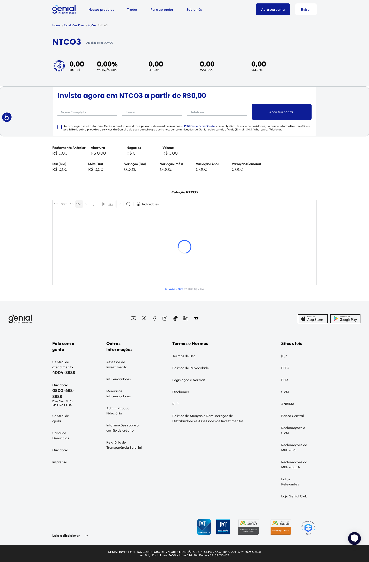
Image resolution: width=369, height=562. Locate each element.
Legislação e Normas (188, 380)
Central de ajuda (60, 418)
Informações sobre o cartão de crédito (122, 427)
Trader (132, 9)
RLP (175, 404)
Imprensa (59, 462)
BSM (284, 380)
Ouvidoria (60, 450)
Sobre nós (194, 9)
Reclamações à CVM (293, 430)
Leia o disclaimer (66, 535)
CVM (285, 392)
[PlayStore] (345, 318)
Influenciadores (118, 379)
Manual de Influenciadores (118, 393)
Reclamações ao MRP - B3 (294, 447)
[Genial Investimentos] (64, 9)
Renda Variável (73, 25)
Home (56, 25)
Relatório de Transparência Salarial (124, 445)
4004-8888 (63, 372)
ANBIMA (287, 404)
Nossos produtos (101, 9)
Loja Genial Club (294, 496)
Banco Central (292, 416)
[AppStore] (313, 318)
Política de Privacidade (199, 126)
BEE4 (285, 368)
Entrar (306, 9)
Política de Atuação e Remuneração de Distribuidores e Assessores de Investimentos (208, 418)
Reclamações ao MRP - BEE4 (294, 464)
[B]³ (284, 356)
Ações (91, 25)
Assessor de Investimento (116, 364)
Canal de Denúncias (60, 435)
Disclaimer (181, 392)
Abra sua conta (273, 9)
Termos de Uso (184, 356)
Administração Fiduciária (118, 410)
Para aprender (162, 9)
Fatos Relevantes (290, 481)
